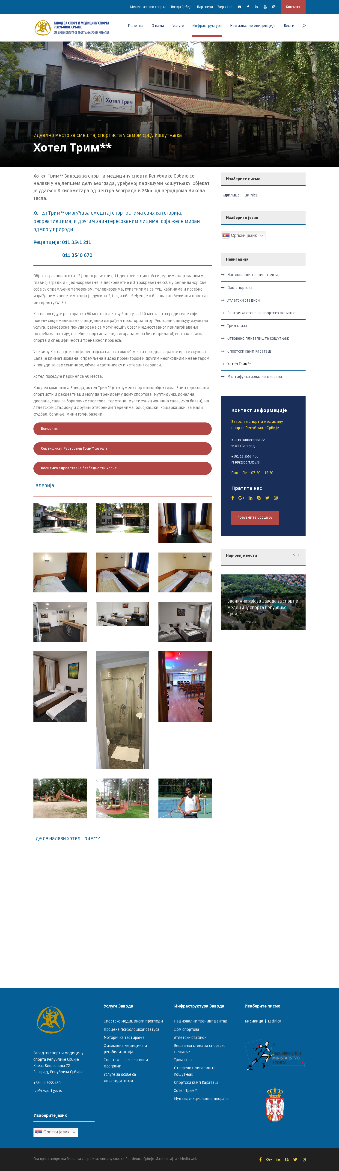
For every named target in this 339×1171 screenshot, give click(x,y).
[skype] (259, 498)
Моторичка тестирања (124, 1037)
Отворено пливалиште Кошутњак (258, 338)
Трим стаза (237, 326)
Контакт (293, 7)
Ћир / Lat (224, 7)
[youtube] (265, 7)
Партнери (205, 7)
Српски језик (243, 235)
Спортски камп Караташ (249, 351)
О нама (158, 26)
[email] (239, 7)
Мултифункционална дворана (254, 376)
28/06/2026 (234, 622)
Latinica (251, 195)
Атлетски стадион (243, 300)
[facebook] (248, 7)
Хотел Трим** (239, 364)
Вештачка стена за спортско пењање (261, 313)
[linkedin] (256, 7)
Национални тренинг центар (253, 275)
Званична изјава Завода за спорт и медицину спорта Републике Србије (262, 608)
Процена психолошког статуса (131, 1029)
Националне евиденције (253, 26)
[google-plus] (241, 498)
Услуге (178, 26)
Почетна (135, 26)
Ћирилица (231, 195)
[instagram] (273, 7)
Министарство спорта (148, 7)
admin (252, 645)
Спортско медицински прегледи (133, 1021)
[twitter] (267, 498)
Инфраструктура (207, 26)
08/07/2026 (234, 645)
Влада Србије (181, 7)
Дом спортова (240, 287)
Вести (289, 26)
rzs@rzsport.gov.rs (47, 1091)
